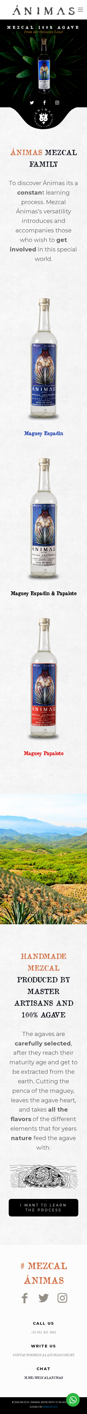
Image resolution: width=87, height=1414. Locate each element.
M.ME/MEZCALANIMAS (43, 1378)
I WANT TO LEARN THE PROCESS (43, 1207)
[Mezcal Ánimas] (43, 9)
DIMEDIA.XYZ (50, 1406)
